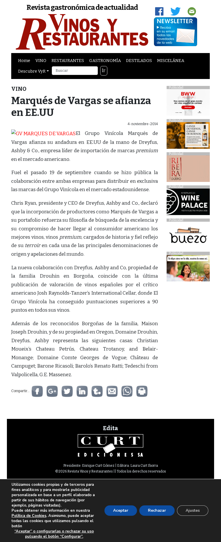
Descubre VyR (31, 71)
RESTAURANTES (68, 60)
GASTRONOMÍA (105, 60)
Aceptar (120, 510)
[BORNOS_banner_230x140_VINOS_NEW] (188, 137)
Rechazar (157, 510)
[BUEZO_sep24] (188, 237)
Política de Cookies (29, 515)
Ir (103, 70)
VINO (40, 60)
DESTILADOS (139, 60)
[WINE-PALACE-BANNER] (188, 203)
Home (24, 60)
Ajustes (193, 510)
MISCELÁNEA (170, 60)
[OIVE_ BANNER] (188, 270)
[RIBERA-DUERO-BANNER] (188, 170)
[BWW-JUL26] (188, 104)
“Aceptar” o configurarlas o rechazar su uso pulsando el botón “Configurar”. (54, 534)
